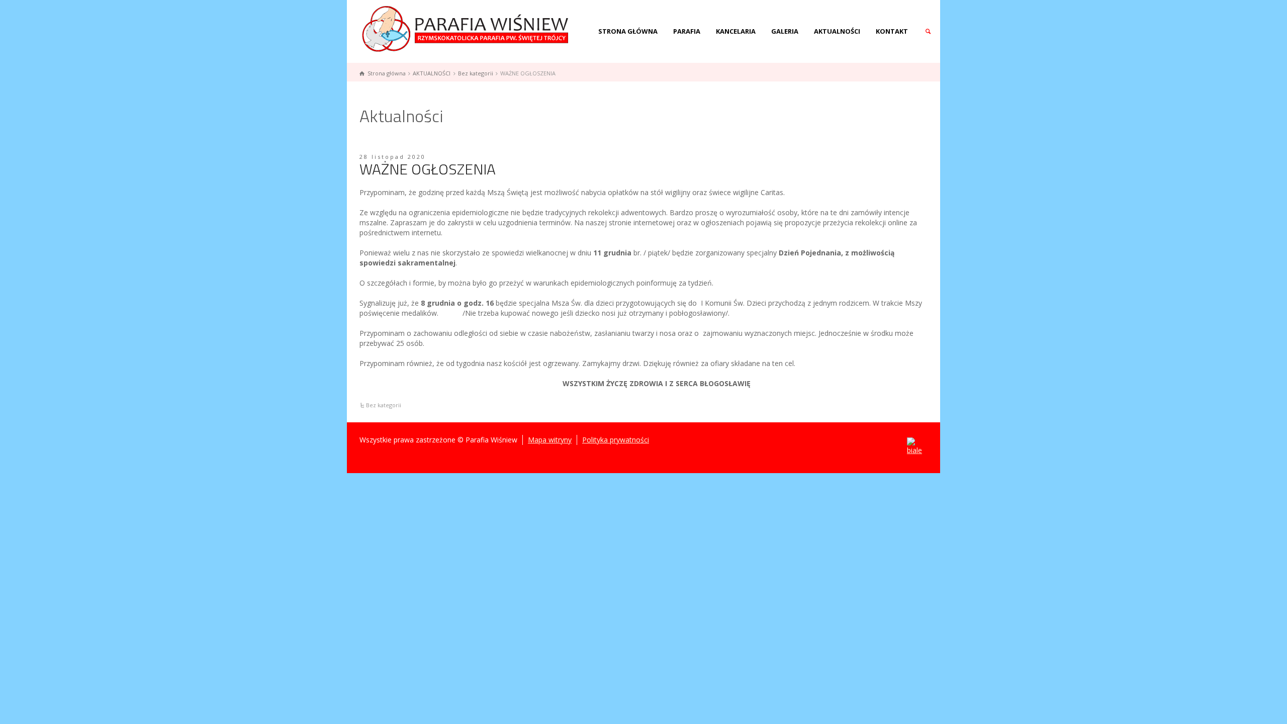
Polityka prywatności (615, 439)
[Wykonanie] (914, 446)
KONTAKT (892, 31)
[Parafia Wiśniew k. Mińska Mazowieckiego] (466, 28)
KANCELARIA (736, 31)
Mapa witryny (550, 439)
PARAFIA (686, 31)
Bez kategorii (383, 405)
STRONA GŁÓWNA (628, 31)
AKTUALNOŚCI (837, 31)
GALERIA (784, 31)
